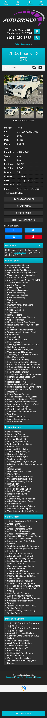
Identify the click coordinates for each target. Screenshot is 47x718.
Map (17, 4)
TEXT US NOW (23, 713)
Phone (6, 4)
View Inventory (10, 68)
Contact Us (10, 677)
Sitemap (38, 677)
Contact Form (20, 252)
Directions (30, 677)
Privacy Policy (20, 677)
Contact (29, 4)
